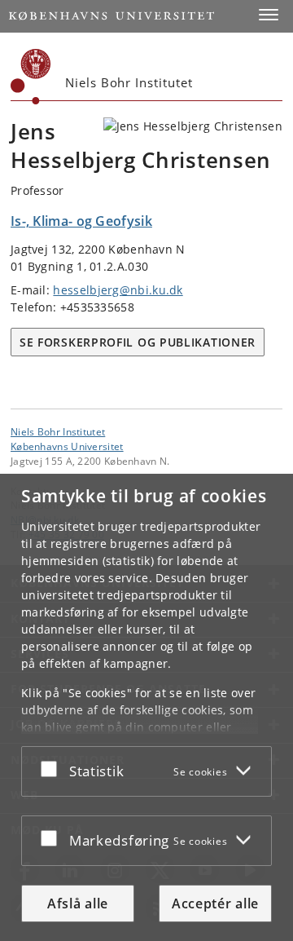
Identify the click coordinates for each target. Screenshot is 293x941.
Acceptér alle (215, 903)
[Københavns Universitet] (31, 76)
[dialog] (146, 707)
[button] (268, 14)
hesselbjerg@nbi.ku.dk (117, 290)
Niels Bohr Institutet (58, 431)
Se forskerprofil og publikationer (138, 342)
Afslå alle (77, 903)
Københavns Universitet (67, 446)
